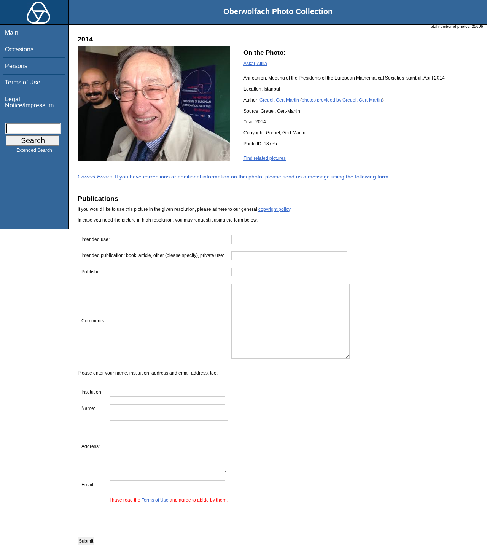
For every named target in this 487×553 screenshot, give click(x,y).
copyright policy (274, 209)
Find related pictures (265, 158)
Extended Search (34, 150)
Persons (16, 66)
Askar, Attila (255, 63)
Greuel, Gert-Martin (279, 100)
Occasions (19, 49)
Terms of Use (22, 82)
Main (11, 32)
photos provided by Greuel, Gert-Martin (342, 100)
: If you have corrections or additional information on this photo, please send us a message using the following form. (234, 177)
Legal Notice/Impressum (29, 102)
